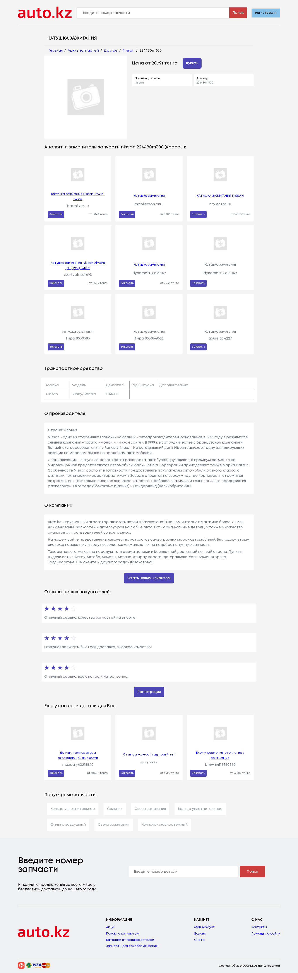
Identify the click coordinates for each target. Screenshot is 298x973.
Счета (199, 940)
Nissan (128, 50)
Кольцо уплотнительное (72, 809)
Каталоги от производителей (130, 940)
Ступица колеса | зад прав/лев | (149, 754)
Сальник (114, 809)
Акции (110, 927)
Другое (111, 50)
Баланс (200, 933)
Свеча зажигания (150, 809)
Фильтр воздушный (68, 824)
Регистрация (265, 13)
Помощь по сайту (265, 933)
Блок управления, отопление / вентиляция (220, 755)
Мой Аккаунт (204, 927)
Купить (192, 63)
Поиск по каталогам (122, 933)
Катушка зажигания (149, 196)
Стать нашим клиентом (149, 578)
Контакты (259, 927)
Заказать (56, 214)
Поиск (238, 12)
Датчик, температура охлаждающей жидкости (78, 755)
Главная (56, 50)
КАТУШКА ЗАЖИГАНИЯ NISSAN (220, 196)
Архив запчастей (83, 50)
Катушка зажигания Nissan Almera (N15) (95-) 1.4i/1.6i (78, 266)
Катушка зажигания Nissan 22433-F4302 (78, 197)
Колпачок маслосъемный (164, 824)
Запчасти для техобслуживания (132, 946)
